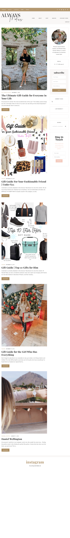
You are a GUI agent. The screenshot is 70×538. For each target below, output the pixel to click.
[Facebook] (58, 7)
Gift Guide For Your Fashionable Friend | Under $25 (24, 183)
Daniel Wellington (12, 439)
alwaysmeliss (37, 465)
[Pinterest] (60, 7)
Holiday (9, 92)
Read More (5, 109)
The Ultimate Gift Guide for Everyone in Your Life (24, 97)
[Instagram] (62, 7)
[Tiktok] (65, 7)
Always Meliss (12, 18)
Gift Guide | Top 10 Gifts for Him (20, 267)
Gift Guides (4, 92)
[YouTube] (64, 7)
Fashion (3, 178)
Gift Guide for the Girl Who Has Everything (19, 353)
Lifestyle (8, 436)
